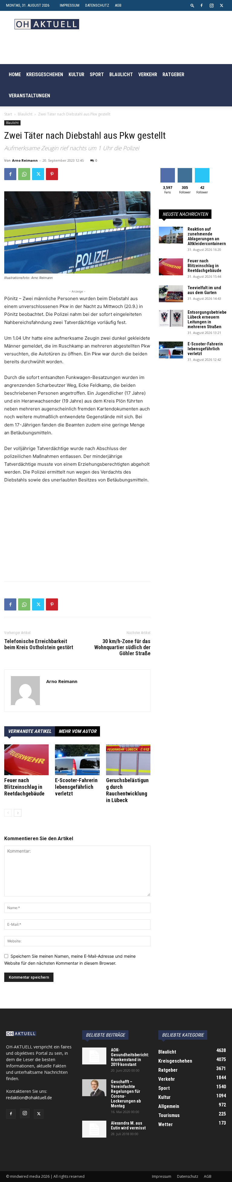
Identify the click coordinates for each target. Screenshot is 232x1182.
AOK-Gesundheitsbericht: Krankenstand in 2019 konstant (130, 1057)
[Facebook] (201, 5)
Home (15, 74)
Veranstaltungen (29, 96)
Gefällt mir (167, 172)
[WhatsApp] (24, 174)
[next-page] (17, 813)
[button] (192, 5)
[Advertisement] (77, 534)
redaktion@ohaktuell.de (29, 1097)
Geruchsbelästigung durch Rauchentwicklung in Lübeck (127, 790)
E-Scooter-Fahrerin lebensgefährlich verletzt (76, 787)
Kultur (76, 74)
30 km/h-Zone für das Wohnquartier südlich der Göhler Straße (122, 647)
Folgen (185, 170)
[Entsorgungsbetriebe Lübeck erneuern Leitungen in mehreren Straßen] (171, 318)
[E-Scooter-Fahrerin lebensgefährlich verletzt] (77, 759)
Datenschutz (97, 5)
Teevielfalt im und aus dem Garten (204, 290)
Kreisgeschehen (44, 74)
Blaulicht (121, 74)
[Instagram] (211, 5)
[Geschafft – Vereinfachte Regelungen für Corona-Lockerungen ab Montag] (94, 1087)
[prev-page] (8, 813)
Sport (97, 74)
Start (8, 114)
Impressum (69, 5)
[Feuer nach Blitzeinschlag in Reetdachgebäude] (26, 759)
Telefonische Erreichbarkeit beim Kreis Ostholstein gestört (38, 644)
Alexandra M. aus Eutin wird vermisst (128, 1125)
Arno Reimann (25, 160)
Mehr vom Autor (77, 731)
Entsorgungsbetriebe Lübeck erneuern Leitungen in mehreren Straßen (207, 319)
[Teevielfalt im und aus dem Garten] (171, 293)
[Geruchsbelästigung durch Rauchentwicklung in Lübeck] (128, 759)
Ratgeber (173, 74)
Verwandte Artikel (29, 731)
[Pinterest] (52, 174)
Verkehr (147, 74)
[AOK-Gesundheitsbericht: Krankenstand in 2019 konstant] (94, 1056)
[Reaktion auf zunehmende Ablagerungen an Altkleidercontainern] (171, 235)
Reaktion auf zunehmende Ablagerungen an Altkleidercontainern (207, 236)
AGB (118, 5)
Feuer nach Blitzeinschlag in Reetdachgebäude (24, 787)
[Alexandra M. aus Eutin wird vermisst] (94, 1129)
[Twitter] (221, 5)
